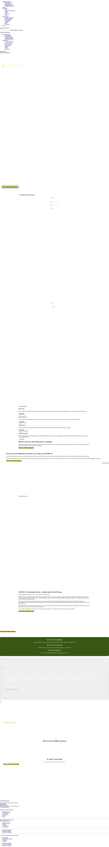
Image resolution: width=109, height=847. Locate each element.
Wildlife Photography (9, 4)
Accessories (5, 8)
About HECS (6, 16)
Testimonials (7, 21)
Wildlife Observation (9, 6)
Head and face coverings (10, 10)
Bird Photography (8, 2)
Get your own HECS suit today (6, 809)
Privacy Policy (5, 837)
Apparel (4, 7)
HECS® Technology (9, 17)
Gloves (6, 11)
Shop (4, 25)
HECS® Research (8, 18)
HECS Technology (9, 41)
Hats (6, 9)
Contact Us (7, 24)
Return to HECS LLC (4, 28)
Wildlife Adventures (6, 1)
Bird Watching (8, 3)
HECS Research (8, 43)
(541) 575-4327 (20, 30)
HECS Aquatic (8, 19)
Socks (6, 12)
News (4, 816)
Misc (6, 15)
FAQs (6, 23)
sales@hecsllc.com (4, 805)
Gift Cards (7, 14)
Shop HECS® (5, 813)
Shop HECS (3, 51)
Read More (22, 413)
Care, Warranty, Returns (7, 838)
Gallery (6, 22)
